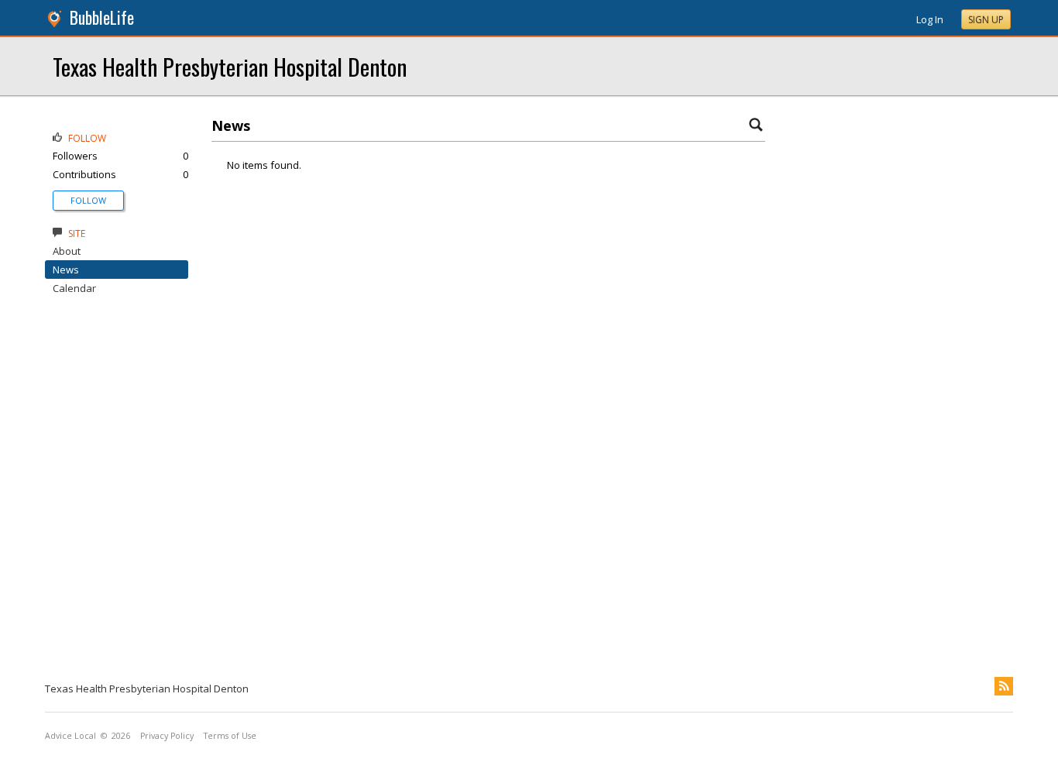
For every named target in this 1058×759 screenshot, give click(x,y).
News (66, 269)
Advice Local (70, 735)
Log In (929, 19)
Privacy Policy (167, 735)
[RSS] (1003, 686)
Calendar (74, 288)
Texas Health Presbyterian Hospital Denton (230, 66)
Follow (88, 200)
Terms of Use (230, 735)
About (67, 251)
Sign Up (986, 19)
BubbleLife (102, 17)
